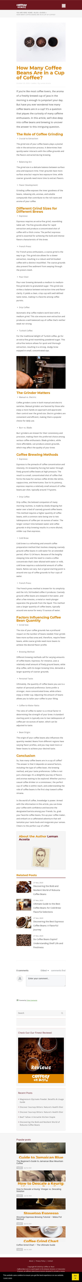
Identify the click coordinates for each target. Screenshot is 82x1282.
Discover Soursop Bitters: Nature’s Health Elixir (41, 1107)
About (31, 1261)
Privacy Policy (40, 1261)
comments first (58, 970)
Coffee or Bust (49, 1267)
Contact (50, 1261)
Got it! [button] (75, 1277)
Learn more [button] (7, 1278)
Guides (33, 83)
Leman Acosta (45, 83)
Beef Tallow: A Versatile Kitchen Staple (37, 1117)
